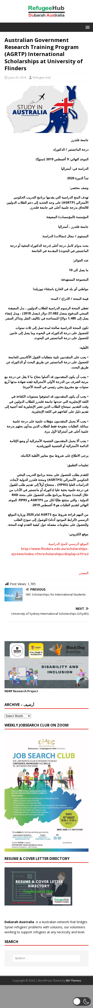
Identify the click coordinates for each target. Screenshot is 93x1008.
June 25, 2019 (17, 77)
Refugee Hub (42, 77)
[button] (87, 27)
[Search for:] (46, 958)
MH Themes (73, 980)
